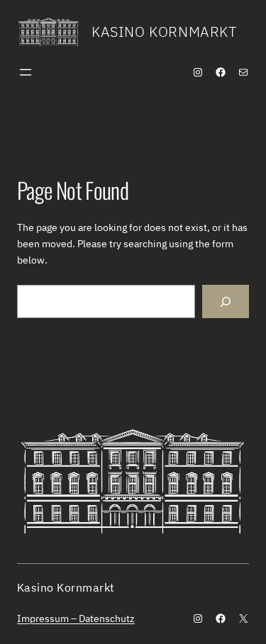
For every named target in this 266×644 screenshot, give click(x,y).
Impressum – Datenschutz (76, 618)
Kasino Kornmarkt (164, 31)
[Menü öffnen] (25, 72)
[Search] (225, 301)
